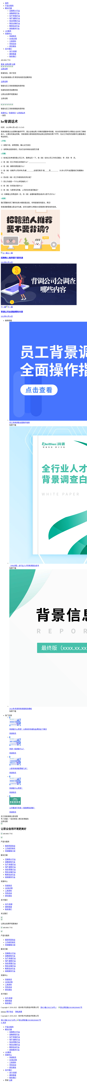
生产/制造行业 (14, 16)
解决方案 (8, 8)
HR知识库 (13, 39)
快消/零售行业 (14, 21)
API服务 (8, 31)
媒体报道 (12, 54)
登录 (2, 64)
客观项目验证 (10, 846)
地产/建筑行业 (14, 18)
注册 (13, 64)
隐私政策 (18, 1012)
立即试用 (8, 64)
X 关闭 (3, 1023)
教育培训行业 (14, 26)
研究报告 (12, 46)
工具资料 (12, 41)
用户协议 (9, 1012)
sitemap (3, 1012)
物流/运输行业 (14, 23)
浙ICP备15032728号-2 (48, 1007)
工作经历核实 (10, 848)
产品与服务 (9, 6)
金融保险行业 (14, 13)
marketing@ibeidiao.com (11, 837)
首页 (6, 3)
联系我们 (12, 56)
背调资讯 (12, 36)
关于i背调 (13, 51)
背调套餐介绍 (10, 851)
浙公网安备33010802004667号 (71, 1007)
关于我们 (8, 49)
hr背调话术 (21, 113)
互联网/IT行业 (14, 11)
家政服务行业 (14, 28)
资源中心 (8, 33)
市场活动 (12, 44)
